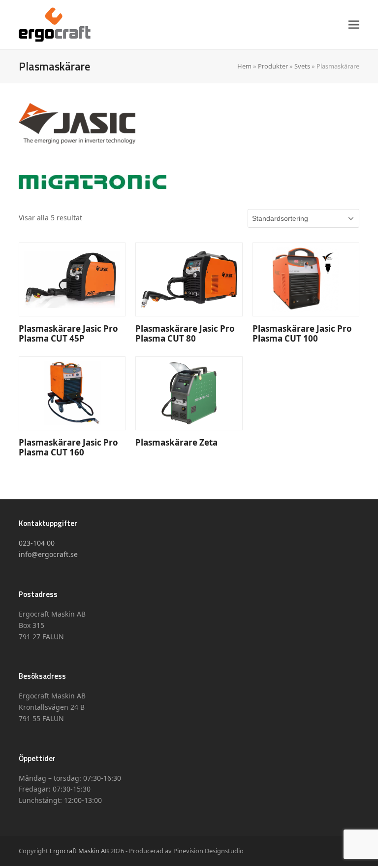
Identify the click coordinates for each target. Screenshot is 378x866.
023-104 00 (37, 543)
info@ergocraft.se (48, 554)
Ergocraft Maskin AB (79, 850)
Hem (244, 66)
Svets (302, 66)
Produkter (273, 66)
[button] (353, 24)
